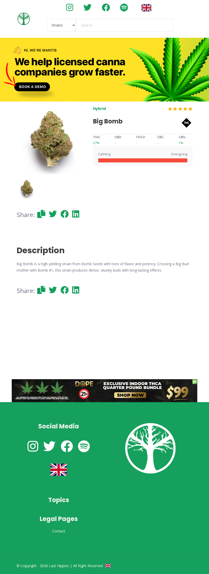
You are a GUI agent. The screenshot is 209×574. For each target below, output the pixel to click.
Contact (58, 531)
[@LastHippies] (69, 7)
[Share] (41, 214)
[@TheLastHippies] (87, 7)
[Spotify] (124, 7)
